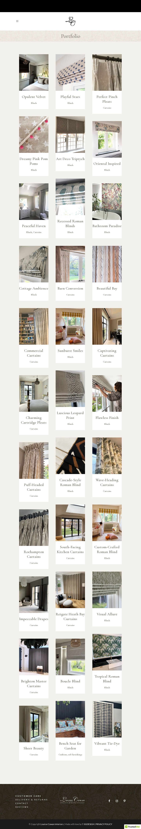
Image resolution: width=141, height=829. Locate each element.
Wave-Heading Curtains (107, 482)
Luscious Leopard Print (70, 415)
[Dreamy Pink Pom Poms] (33, 134)
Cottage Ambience (33, 288)
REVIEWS (22, 807)
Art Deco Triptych (70, 159)
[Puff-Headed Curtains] (33, 460)
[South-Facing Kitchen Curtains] (70, 523)
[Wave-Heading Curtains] (107, 455)
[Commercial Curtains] (33, 326)
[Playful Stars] (70, 72)
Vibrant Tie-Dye (107, 743)
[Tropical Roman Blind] (107, 652)
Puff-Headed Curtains (34, 487)
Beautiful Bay (107, 288)
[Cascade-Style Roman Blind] (70, 455)
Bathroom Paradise (107, 226)
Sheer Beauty (34, 748)
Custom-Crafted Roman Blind (107, 549)
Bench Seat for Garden (70, 746)
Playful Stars (70, 96)
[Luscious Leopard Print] (70, 388)
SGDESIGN (89, 824)
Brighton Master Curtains (34, 683)
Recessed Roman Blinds (70, 223)
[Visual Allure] (107, 590)
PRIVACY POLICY (104, 824)
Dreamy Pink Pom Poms (34, 161)
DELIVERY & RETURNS (31, 800)
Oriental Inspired (107, 163)
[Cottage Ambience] (33, 264)
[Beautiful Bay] (107, 264)
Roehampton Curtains (34, 554)
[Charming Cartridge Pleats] (33, 393)
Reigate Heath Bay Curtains (70, 616)
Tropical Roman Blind (107, 678)
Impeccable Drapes (33, 619)
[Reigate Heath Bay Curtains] (70, 590)
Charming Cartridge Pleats (33, 420)
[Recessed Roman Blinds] (70, 197)
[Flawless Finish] (107, 393)
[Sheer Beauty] (33, 724)
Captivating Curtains (107, 353)
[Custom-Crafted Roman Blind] (107, 523)
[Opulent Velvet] (33, 72)
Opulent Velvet (34, 96)
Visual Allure (107, 614)
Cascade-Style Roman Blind (70, 482)
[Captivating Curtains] (107, 326)
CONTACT (21, 803)
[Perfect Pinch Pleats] (107, 72)
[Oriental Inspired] (107, 139)
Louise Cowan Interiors (52, 824)
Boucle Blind (70, 681)
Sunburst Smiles (70, 350)
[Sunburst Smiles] (70, 326)
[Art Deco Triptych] (70, 134)
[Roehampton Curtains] (33, 527)
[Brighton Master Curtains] (33, 657)
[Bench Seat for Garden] (70, 719)
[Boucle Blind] (70, 657)
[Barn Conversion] (70, 264)
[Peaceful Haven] (33, 201)
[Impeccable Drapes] (33, 594)
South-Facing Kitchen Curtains (70, 549)
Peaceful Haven (34, 226)
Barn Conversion (70, 288)
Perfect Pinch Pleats (107, 99)
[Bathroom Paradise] (107, 201)
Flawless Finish (107, 417)
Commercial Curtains (33, 353)
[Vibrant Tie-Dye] (107, 719)
